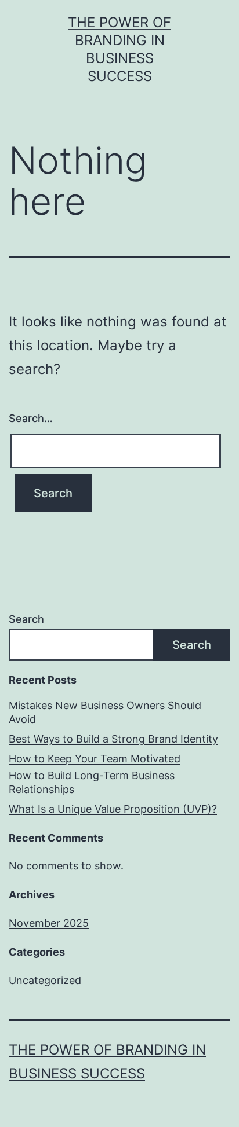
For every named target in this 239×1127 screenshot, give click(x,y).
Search (26, 619)
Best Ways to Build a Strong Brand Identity (113, 739)
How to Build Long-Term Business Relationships (92, 782)
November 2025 (49, 923)
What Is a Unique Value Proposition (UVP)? (113, 809)
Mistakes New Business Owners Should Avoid (105, 712)
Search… (31, 418)
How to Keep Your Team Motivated (94, 758)
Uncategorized (45, 980)
